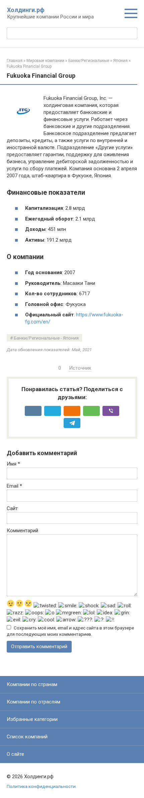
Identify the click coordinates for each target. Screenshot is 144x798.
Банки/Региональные (88, 60)
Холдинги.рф (26, 9)
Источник (80, 368)
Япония (120, 60)
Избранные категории (32, 719)
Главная (14, 60)
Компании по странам (32, 684)
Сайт (12, 508)
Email (14, 486)
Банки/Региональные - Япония (46, 338)
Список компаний (27, 737)
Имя (13, 464)
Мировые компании (45, 60)
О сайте (15, 754)
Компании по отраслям (33, 702)
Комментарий (22, 531)
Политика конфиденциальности (41, 786)
